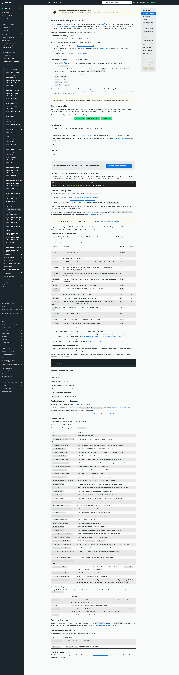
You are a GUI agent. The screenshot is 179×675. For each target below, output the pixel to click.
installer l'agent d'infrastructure (101, 48)
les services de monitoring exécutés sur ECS (82, 200)
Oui (145, 68)
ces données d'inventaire (71, 26)
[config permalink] (72, 191)
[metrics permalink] (68, 418)
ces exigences (84, 53)
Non (151, 68)
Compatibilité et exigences (148, 13)
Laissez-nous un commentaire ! (117, 165)
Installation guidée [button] (80, 118)
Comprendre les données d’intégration (104, 414)
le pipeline (91, 89)
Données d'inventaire (147, 50)
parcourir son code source (100, 655)
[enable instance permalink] (98, 173)
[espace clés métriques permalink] (67, 587)
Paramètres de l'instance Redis (148, 32)
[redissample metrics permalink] (72, 425)
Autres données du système (147, 54)
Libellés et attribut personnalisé (147, 36)
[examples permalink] (73, 371)
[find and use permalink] (81, 401)
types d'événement (75, 407)
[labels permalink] (79, 345)
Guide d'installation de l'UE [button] (92, 118)
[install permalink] (67, 125)
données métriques (56, 26)
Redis (102, 24)
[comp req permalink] (74, 36)
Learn (60, 2)
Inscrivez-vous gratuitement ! (85, 46)
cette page (117, 12)
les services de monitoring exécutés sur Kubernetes (83, 197)
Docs (48, 2)
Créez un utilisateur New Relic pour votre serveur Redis (148, 24)
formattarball (87, 135)
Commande (58, 63)
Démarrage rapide (147, 16)
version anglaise (97, 12)
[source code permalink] (71, 652)
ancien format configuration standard (108, 221)
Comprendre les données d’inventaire (105, 625)
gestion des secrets (95, 341)
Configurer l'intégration (148, 28)
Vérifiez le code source (147, 58)
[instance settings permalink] (78, 234)
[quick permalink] (68, 106)
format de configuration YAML (93, 214)
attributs (71, 633)
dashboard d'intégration (84, 404)
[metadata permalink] (75, 630)
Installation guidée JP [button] (106, 118)
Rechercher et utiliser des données (148, 43)
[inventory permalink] (70, 620)
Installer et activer (146, 19)
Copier (132, 182)
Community (54, 2)
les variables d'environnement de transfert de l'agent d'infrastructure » (101, 336)
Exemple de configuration (148, 40)
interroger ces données (118, 407)
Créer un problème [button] (129, 12)
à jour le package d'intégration (119, 138)
